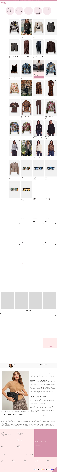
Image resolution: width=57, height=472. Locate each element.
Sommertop (47, 466)
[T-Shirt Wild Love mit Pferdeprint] (14, 107)
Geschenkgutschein (19, 440)
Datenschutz (2, 448)
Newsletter (18, 432)
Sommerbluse (47, 461)
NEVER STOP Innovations (16, 471)
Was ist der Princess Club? (20, 433)
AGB (1, 447)
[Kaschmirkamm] (7, 324)
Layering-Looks (49, 409)
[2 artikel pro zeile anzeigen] (53, 17)
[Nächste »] (36, 286)
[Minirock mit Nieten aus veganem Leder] (51, 27)
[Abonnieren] (56, 445)
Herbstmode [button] (13, 458)
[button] (14, 2)
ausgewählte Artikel (24, 0)
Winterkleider (24, 460)
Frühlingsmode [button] (37, 458)
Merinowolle (51, 388)
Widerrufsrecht (2, 445)
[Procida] (26, 168)
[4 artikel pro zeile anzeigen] (56, 17)
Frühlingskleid (36, 460)
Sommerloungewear (48, 462)
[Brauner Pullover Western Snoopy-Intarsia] (26, 27)
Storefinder (18, 445)
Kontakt (18, 439)
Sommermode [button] (48, 458)
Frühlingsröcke (36, 461)
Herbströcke (13, 462)
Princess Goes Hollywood (4, 471)
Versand (18, 435)
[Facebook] (26, 454)
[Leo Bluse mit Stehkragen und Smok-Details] (51, 148)
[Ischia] (14, 189)
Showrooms (18, 446)
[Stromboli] (38, 168)
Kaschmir (3, 313)
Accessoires (31, 400)
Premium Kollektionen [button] (4, 458)
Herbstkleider (13, 460)
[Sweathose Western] (38, 107)
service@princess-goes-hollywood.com (6, 434)
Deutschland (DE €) (8, 469)
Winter (24, 459)
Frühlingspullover (37, 462)
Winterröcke (24, 461)
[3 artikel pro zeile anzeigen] (54, 17)
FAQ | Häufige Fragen (19, 434)
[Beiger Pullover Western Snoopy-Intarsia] (38, 27)
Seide (1, 462)
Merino (1, 461)
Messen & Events (19, 447)
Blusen (19, 421)
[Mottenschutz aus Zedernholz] (21, 324)
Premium (2, 459)
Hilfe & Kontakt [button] (19, 431)
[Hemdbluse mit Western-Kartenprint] (26, 88)
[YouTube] (32, 454)
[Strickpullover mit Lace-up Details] (38, 148)
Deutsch (2, 469)
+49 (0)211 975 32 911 (3, 432)
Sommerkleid (47, 460)
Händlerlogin (18, 448)
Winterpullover (25, 462)
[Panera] (51, 168)
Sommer (47, 459)
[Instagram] (29, 454)
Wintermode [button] (25, 458)
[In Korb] (19, 34)
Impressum (2, 446)
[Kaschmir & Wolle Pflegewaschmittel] (35, 324)
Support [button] (2, 431)
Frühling (35, 459)
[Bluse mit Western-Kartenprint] (14, 88)
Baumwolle (44, 388)
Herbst (13, 459)
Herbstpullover (13, 461)
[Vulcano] (26, 189)
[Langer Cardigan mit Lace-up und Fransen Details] (26, 148)
